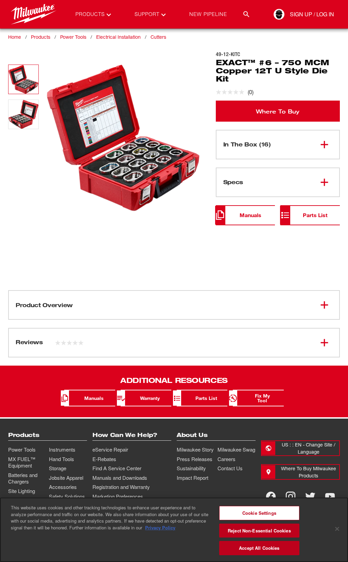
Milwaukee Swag (236, 449)
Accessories (63, 487)
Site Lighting (21, 491)
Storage (57, 468)
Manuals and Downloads (119, 477)
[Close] (337, 529)
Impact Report (192, 477)
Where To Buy (277, 111)
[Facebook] (271, 496)
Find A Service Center (116, 468)
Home (14, 37)
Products (40, 37)
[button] (23, 79)
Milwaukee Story (195, 449)
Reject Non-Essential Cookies (259, 530)
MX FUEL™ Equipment (21, 462)
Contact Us (230, 468)
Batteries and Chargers (22, 478)
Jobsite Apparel (66, 477)
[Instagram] (290, 496)
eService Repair (110, 449)
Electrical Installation (118, 37)
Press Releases (194, 459)
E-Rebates (104, 459)
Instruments (62, 449)
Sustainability (191, 468)
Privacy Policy (160, 527)
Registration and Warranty (121, 487)
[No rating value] (232, 92)
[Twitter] (310, 496)
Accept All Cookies (259, 548)
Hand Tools (61, 459)
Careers (227, 459)
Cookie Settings (259, 513)
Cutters (158, 37)
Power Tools (73, 37)
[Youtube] (330, 496)
